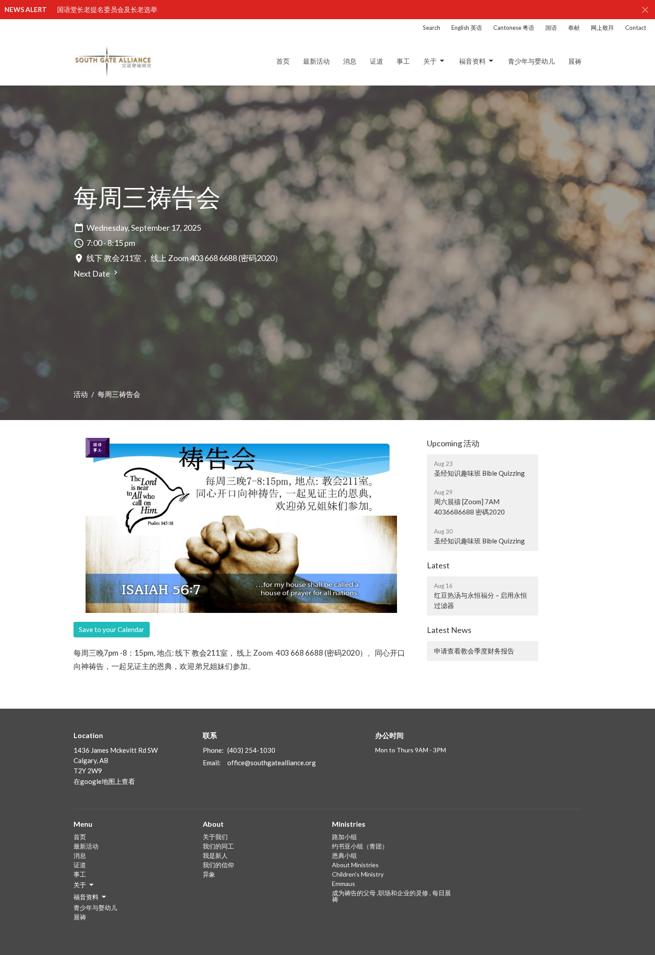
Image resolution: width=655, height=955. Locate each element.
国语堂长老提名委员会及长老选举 (107, 9)
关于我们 (215, 837)
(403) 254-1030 (251, 750)
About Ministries (355, 865)
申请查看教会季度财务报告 (474, 651)
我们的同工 (218, 846)
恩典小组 (344, 855)
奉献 (574, 27)
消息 (349, 61)
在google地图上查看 (104, 781)
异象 (209, 874)
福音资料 (472, 61)
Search (431, 27)
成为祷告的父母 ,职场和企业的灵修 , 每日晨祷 (391, 896)
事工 (403, 61)
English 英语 (466, 27)
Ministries (348, 824)
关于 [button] (80, 885)
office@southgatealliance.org (271, 763)
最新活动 (316, 61)
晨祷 (574, 61)
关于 (430, 61)
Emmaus (343, 883)
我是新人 (215, 855)
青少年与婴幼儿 (531, 61)
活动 (81, 394)
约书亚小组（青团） (360, 846)
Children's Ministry (358, 874)
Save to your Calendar (111, 629)
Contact (635, 27)
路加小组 (344, 837)
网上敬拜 (602, 27)
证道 (376, 61)
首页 (283, 61)
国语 (551, 27)
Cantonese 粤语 (513, 27)
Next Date (92, 273)
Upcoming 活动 (453, 443)
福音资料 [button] (86, 897)
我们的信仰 (218, 865)
